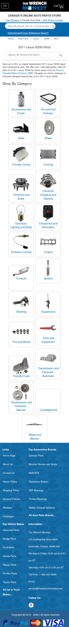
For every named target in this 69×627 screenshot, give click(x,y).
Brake (48, 138)
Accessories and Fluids (21, 111)
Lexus (36, 38)
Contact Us (9, 473)
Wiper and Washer (35, 436)
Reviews (7, 507)
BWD (30, 73)
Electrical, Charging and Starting (48, 194)
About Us (8, 464)
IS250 (46, 38)
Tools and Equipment (48, 340)
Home (10, 38)
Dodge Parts (9, 538)
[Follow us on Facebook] (31, 604)
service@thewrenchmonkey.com (45, 588)
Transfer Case (21, 376)
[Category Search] (60, 54)
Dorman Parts (36, 455)
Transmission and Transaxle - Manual (21, 406)
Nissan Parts (9, 564)
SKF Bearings (36, 490)
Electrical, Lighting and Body (21, 225)
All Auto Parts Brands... (42, 515)
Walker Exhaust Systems (42, 507)
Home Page (9, 455)
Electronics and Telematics (48, 225)
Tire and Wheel (21, 342)
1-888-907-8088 (47, 574)
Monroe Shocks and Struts (43, 464)
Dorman (59, 70)
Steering (21, 312)
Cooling (48, 164)
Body (21, 138)
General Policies (11, 499)
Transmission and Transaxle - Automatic (48, 372)
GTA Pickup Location (53, 20)
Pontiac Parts (10, 573)
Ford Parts (8, 547)
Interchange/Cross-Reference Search (28, 33)
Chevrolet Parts (11, 530)
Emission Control (21, 252)
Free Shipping (12, 20)
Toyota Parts (9, 582)
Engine (48, 252)
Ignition (48, 278)
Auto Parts (23, 38)
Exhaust (21, 278)
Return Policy (10, 481)
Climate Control (21, 164)
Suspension (48, 312)
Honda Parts (9, 556)
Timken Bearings (38, 499)
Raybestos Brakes (38, 481)
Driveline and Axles (21, 196)
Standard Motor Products (15, 73)
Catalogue (8, 516)
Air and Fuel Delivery (48, 111)
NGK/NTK (34, 473)
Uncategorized (48, 410)
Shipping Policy (11, 490)
